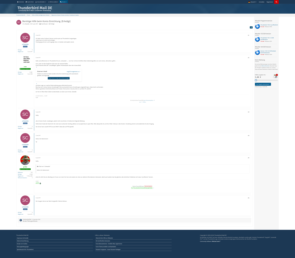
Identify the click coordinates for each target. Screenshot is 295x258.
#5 (248, 158)
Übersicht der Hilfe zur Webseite (104, 238)
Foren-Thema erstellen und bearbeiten (106, 246)
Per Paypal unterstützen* (263, 84)
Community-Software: (210, 241)
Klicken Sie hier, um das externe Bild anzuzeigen (58, 78)
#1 (248, 35)
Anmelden (261, 2)
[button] (252, 2)
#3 (248, 112)
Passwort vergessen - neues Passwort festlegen (108, 249)
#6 (248, 198)
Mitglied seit (20, 51)
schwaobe (27, 24)
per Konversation (148, 100)
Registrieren (270, 2)
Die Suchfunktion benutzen (103, 241)
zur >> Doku (142, 102)
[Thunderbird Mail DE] (147, 8)
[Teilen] (251, 27)
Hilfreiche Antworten (22, 177)
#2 (248, 57)
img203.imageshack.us (73, 71)
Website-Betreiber (265, 66)
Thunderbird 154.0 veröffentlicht (269, 25)
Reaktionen (20, 172)
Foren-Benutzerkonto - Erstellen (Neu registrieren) (109, 243)
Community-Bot (27, 219)
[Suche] (276, 2)
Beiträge (20, 50)
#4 (248, 135)
